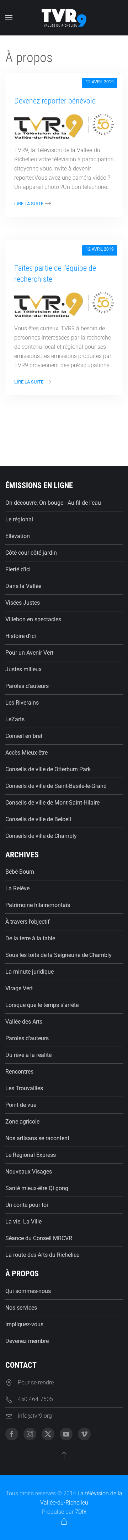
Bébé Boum (19, 871)
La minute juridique (29, 971)
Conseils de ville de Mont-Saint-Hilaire (52, 802)
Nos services (21, 1307)
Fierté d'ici (18, 569)
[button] (8, 17)
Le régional (19, 519)
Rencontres (19, 1071)
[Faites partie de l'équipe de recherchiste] (64, 304)
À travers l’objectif (27, 921)
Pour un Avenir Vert (29, 652)
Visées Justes (22, 602)
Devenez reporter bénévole (55, 100)
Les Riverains (22, 702)
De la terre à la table (30, 938)
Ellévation (17, 536)
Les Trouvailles (24, 1088)
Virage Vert (19, 988)
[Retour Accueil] (64, 17)
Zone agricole (22, 1121)
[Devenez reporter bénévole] (64, 125)
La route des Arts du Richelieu (42, 1254)
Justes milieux (23, 669)
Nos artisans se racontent (37, 1138)
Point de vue (20, 1105)
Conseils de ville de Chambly (41, 836)
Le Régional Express (30, 1155)
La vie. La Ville (23, 1221)
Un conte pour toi (26, 1205)
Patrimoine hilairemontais (37, 905)
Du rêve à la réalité (28, 1055)
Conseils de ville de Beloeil (38, 819)
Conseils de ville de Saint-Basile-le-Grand (56, 786)
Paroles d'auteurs (27, 686)
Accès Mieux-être (26, 752)
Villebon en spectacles (33, 619)
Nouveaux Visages (28, 1171)
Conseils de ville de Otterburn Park (48, 769)
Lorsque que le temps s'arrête (42, 1005)
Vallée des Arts (23, 1021)
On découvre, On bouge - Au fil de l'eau (53, 502)
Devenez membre (27, 1341)
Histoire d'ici (20, 636)
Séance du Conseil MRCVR (38, 1238)
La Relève (17, 888)
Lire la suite (28, 203)
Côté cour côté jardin (31, 552)
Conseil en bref (24, 736)
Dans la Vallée (23, 586)
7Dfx (80, 1511)
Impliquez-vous (24, 1324)
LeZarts (15, 719)
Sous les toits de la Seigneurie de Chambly (58, 955)
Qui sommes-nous (28, 1291)
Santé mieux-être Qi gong (36, 1188)
